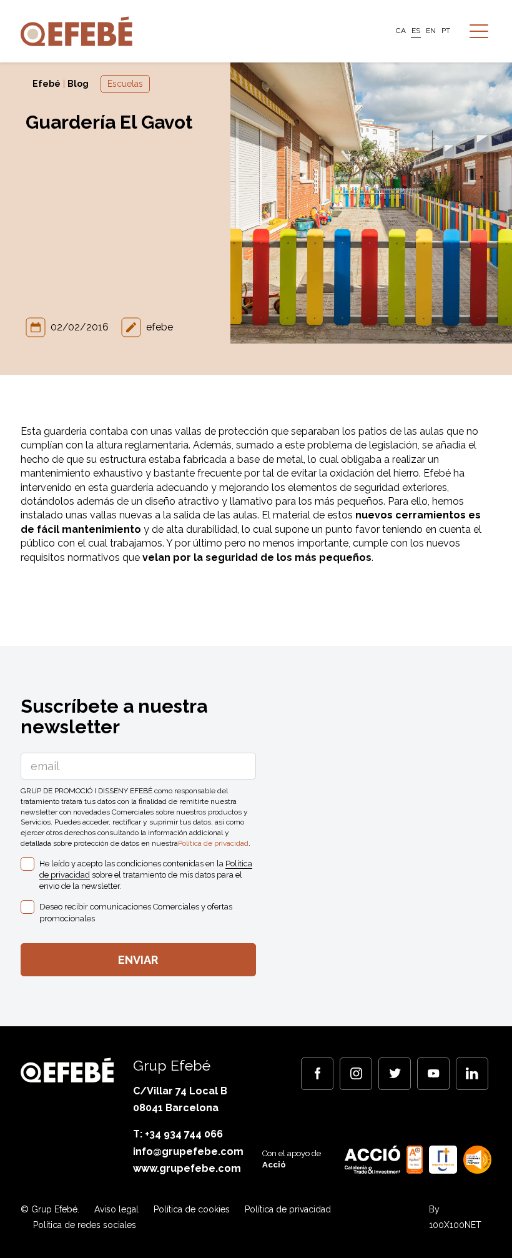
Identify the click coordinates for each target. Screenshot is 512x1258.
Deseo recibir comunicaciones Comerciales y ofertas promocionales (135, 912)
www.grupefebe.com (187, 1168)
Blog (78, 84)
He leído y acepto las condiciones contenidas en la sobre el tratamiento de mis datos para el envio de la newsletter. (145, 875)
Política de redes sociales (84, 1225)
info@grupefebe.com (188, 1151)
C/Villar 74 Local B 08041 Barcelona (180, 1099)
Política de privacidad (213, 843)
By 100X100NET (455, 1217)
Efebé (46, 84)
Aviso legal (116, 1209)
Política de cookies (192, 1209)
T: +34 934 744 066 (178, 1134)
